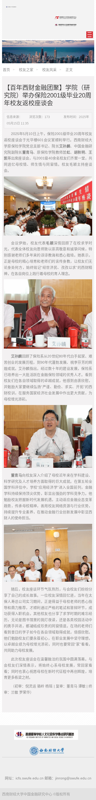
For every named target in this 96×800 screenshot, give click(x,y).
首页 (6, 70)
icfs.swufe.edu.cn (30, 778)
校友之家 (26, 70)
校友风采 (49, 70)
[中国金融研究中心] (11, 7)
